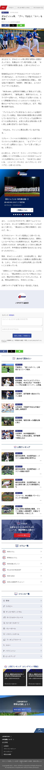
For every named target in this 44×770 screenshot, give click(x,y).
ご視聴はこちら (22, 210)
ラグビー (11, 7)
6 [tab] (22, 214)
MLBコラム (10, 551)
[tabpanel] (22, 195)
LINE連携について (7, 739)
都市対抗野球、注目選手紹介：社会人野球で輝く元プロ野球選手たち (27, 484)
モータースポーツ (12, 623)
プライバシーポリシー (10, 748)
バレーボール (11, 628)
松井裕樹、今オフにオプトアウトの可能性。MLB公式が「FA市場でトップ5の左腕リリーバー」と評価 (28, 382)
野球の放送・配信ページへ (22, 709)
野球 (3, 7)
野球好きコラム (12, 557)
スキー (8, 645)
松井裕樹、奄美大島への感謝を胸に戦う (27, 421)
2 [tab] (15, 214)
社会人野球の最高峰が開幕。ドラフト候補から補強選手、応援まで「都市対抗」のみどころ (27, 511)
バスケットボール (12, 634)
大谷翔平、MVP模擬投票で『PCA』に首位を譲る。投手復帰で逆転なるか (27, 435)
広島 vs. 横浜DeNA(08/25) (12, 678)
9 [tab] (28, 214)
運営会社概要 (7, 754)
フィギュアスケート (14, 640)
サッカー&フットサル (23, 7)
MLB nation (11, 576)
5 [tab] (21, 214)
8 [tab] (26, 214)
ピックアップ (10, 656)
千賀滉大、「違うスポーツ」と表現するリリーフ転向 (27, 368)
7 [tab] (24, 214)
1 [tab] (13, 214)
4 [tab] (19, 214)
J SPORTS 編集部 (15, 22)
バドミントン (11, 651)
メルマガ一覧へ (22, 535)
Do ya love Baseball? (14, 570)
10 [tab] (30, 214)
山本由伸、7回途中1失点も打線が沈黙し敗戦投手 (27, 408)
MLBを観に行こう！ (13, 564)
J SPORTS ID (6, 736)
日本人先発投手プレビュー (15, 582)
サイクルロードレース (15, 617)
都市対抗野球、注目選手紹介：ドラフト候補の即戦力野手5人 (27, 457)
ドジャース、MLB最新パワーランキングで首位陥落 (27, 497)
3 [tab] (17, 214)
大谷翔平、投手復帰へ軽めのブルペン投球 (27, 395)
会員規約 (6, 746)
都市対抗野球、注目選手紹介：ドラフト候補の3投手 (27, 470)
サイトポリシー (8, 751)
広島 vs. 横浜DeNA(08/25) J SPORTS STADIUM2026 (14, 675)
